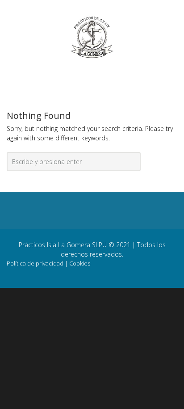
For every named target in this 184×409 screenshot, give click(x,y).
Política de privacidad (35, 263)
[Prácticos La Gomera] (92, 36)
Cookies (79, 263)
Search (132, 163)
